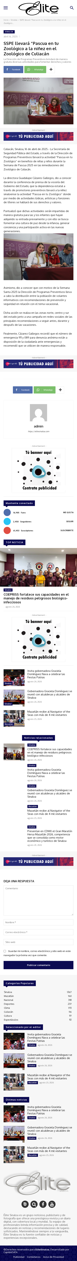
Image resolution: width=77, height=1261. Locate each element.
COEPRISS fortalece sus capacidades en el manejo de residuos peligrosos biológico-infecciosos (36, 598)
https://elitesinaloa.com (38, 431)
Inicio (6, 20)
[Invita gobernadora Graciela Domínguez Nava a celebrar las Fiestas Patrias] (14, 677)
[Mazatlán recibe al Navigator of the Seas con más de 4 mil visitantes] (14, 718)
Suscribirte (67, 530)
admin (38, 426)
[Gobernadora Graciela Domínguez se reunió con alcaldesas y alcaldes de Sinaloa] (14, 698)
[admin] (38, 412)
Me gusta (68, 512)
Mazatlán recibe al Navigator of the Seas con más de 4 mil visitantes (48, 713)
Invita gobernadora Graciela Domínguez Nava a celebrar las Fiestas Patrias (46, 674)
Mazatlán (9, 724)
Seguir (69, 521)
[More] (51, 69)
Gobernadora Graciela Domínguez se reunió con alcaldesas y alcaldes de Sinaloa (49, 694)
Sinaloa (14, 20)
